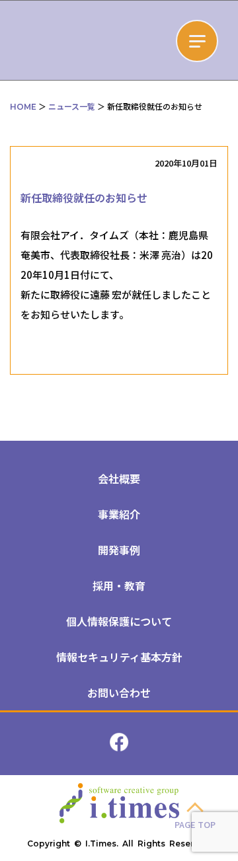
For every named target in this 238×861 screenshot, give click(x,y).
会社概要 (119, 478)
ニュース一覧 (71, 106)
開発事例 (119, 550)
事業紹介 (119, 514)
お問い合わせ (119, 692)
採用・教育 (119, 585)
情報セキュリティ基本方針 (119, 657)
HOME (23, 107)
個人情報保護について (119, 621)
